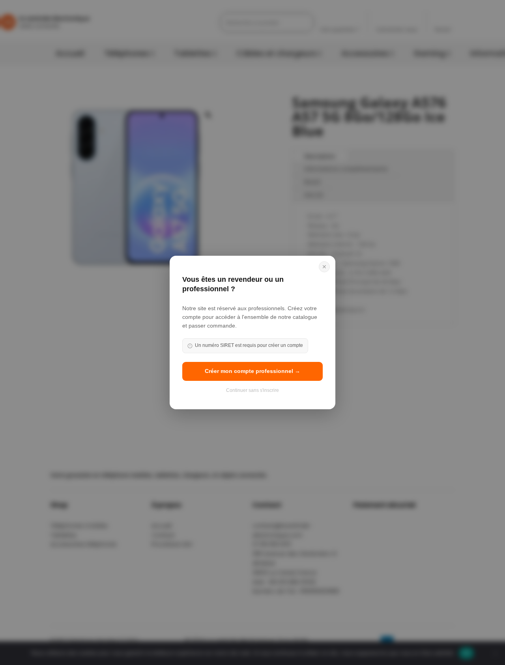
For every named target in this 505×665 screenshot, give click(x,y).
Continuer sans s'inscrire (252, 390)
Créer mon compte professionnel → (252, 371)
